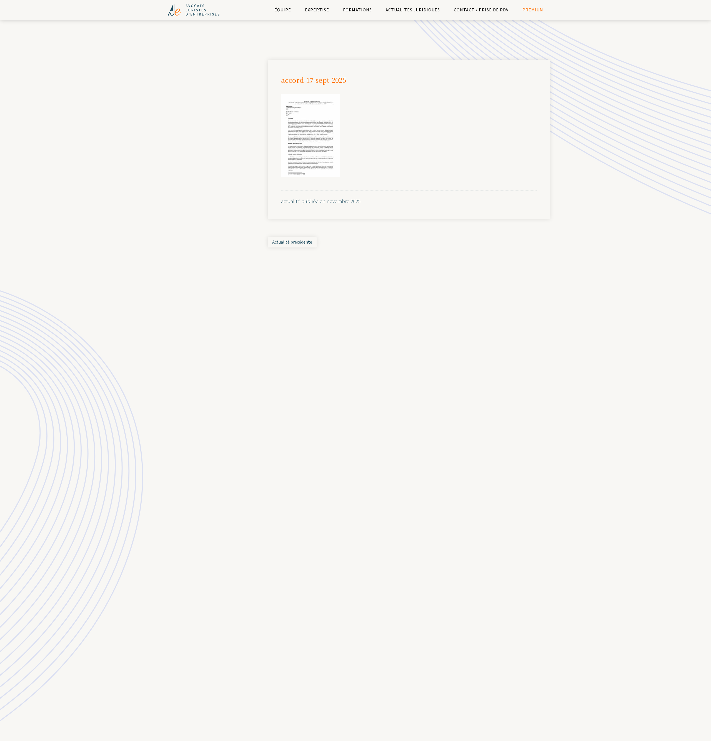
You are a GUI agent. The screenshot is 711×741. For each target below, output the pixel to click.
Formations (357, 10)
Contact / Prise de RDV (481, 10)
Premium (532, 10)
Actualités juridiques (412, 10)
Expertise (317, 10)
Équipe (282, 10)
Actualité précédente (292, 242)
